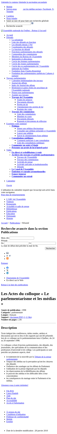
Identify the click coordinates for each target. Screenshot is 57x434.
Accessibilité (11, 400)
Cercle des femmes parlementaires (26, 61)
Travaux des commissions (23, 112)
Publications (11, 211)
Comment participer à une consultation (33, 140)
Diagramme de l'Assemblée (17, 278)
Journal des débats (19, 83)
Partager (4, 263)
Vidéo (8, 150)
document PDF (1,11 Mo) (21, 317)
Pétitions (15, 126)
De (2, 243)
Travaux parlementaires (16, 78)
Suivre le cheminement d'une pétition (32, 136)
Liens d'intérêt (12, 393)
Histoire (9, 218)
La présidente (17, 40)
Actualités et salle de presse (17, 206)
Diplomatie (11, 216)
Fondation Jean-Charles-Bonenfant (26, 71)
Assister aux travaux (20, 95)
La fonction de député (21, 49)
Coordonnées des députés (22, 47)
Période (4, 240)
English (9, 421)
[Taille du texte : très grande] (10, 256)
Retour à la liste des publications (14, 285)
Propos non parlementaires (23, 92)
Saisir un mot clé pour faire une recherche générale (27, 21)
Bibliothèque (11, 209)
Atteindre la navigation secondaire (32, 2)
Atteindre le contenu (9, 2)
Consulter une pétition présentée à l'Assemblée (36, 131)
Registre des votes (24, 109)
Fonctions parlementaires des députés (27, 52)
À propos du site (13, 412)
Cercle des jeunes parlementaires (25, 64)
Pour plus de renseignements (13, 195)
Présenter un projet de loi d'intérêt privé (30, 147)
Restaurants (11, 204)
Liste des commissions (26, 114)
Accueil (9, 35)
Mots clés (5, 238)
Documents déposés (25, 102)
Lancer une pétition (25, 133)
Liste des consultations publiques (30, 143)
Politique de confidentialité (17, 417)
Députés (9, 37)
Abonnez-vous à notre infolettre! (14, 385)
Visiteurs (10, 202)
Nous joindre (11, 18)
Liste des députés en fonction (24, 42)
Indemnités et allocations (22, 59)
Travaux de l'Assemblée (22, 97)
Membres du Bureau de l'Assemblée (27, 56)
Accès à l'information (15, 403)
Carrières (10, 16)
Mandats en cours (24, 116)
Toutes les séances (24, 100)
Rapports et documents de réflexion (32, 121)
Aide (8, 396)
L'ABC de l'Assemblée (16, 199)
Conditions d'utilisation (16, 414)
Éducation (10, 213)
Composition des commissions (24, 54)
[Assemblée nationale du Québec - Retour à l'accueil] (23, 30)
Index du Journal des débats (23, 85)
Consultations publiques (22, 138)
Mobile (9, 419)
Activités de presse (25, 162)
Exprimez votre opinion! (16, 124)
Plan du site (11, 398)
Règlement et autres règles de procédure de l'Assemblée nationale (29, 89)
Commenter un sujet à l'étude (25, 145)
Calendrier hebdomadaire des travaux (27, 80)
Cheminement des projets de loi (30, 107)
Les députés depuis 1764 (22, 45)
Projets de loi (22, 104)
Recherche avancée (14, 26)
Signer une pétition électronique (30, 128)
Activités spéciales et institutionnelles (32, 164)
